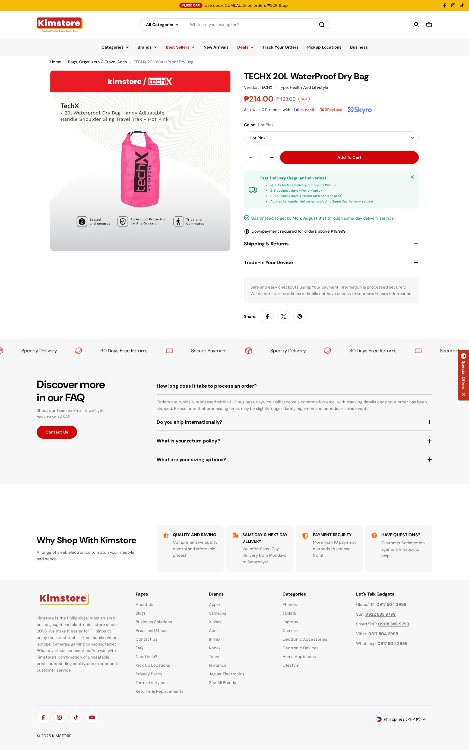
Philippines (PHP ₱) (402, 719)
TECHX (266, 87)
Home (55, 62)
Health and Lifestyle (309, 87)
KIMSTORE (61, 736)
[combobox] (234, 24)
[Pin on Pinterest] (299, 316)
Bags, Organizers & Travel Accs (97, 62)
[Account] (416, 24)
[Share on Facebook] (267, 316)
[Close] (412, 177)
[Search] (322, 24)
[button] (463, 375)
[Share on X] (283, 316)
